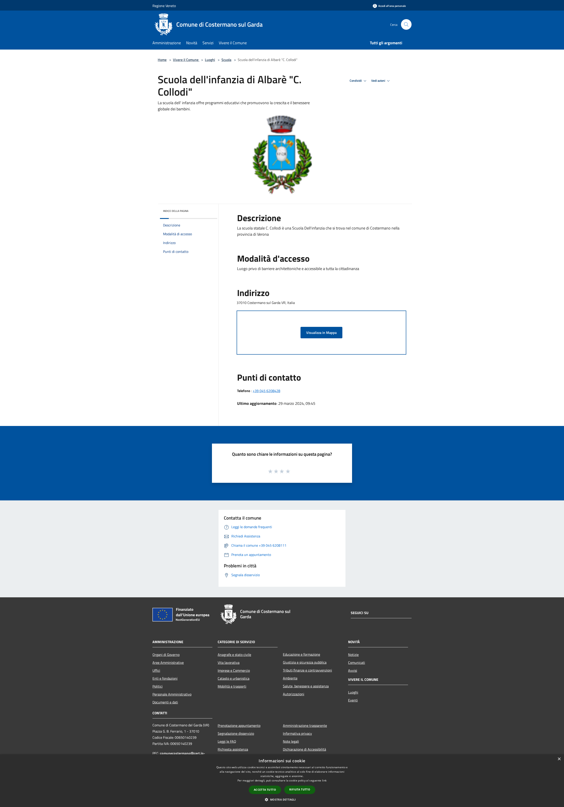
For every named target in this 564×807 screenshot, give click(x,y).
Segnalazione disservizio (236, 733)
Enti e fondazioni (165, 678)
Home (162, 59)
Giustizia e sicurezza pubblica (305, 662)
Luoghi (210, 59)
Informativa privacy (297, 733)
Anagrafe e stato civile (234, 654)
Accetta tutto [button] (265, 790)
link (324, 780)
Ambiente (290, 678)
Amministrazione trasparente (305, 725)
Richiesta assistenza (233, 749)
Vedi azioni (378, 80)
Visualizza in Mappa (321, 332)
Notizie (353, 654)
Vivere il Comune (186, 59)
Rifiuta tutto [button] (299, 789)
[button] (282, 799)
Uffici (156, 670)
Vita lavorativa (228, 662)
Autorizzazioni (293, 694)
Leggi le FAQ (227, 741)
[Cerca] (406, 24)
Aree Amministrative (168, 662)
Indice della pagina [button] (175, 211)
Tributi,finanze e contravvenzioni (307, 670)
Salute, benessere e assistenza (306, 686)
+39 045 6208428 (266, 390)
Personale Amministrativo (171, 694)
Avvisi (352, 670)
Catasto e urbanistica (233, 678)
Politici (157, 686)
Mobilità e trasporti (232, 686)
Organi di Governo (166, 654)
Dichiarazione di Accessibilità (304, 749)
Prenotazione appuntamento (239, 725)
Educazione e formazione (301, 654)
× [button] (559, 759)
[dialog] (282, 780)
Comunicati (356, 662)
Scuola (226, 59)
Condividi (356, 80)
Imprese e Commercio (234, 670)
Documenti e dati (165, 702)
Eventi (353, 700)
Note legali (291, 741)
